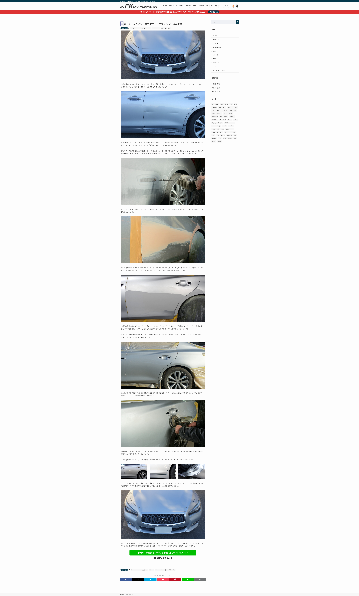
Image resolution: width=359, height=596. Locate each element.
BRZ (221, 104)
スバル (230, 120)
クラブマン (215, 120)
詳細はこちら (214, 12)
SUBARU (214, 107)
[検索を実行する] (237, 22)
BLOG (214, 51)
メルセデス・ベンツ (217, 132)
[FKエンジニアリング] (138, 6)
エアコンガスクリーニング (221, 70)
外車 (217, 135)
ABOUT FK (216, 39)
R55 (231, 104)
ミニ (222, 129)
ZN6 (229, 107)
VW (220, 107)
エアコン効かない (216, 113)
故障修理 (214, 138)
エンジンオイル (228, 113)
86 (212, 104)
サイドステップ (133, 28)
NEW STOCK (217, 47)
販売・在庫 (216, 92)
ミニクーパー (229, 129)
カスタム (232, 117)
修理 (234, 132)
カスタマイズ (223, 117)
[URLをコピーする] (200, 579)
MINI (226, 104)
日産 (166, 28)
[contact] (237, 5)
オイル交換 (215, 117)
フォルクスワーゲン (217, 123)
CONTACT (216, 43)
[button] (126, 579)
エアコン (234, 107)
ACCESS (215, 55)
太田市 (223, 135)
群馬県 (230, 138)
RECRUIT (216, 63)
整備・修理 (216, 84)
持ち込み (229, 135)
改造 (235, 135)
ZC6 (224, 107)
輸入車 (219, 141)
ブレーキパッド (216, 126)
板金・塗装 (124, 28)
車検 (235, 138)
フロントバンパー (230, 123)
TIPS (214, 67)
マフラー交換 (215, 129)
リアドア (149, 28)
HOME (215, 35)
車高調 (213, 141)
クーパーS (223, 120)
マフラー (230, 126)
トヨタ (235, 120)
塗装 (162, 28)
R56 (235, 104)
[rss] (233, 5)
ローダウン (228, 132)
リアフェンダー (156, 28)
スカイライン (142, 28)
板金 (169, 28)
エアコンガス (215, 110)
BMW (216, 104)
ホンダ (224, 126)
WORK (215, 59)
